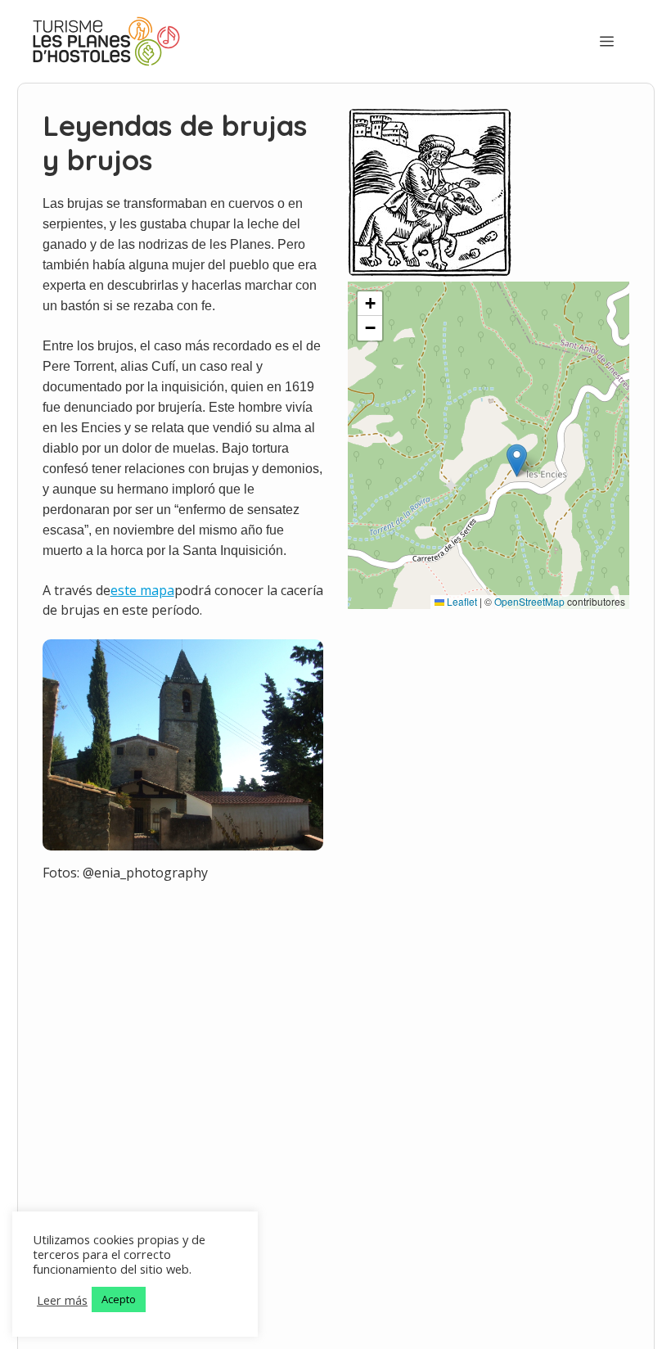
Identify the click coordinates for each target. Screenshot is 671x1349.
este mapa (142, 590)
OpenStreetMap (529, 601)
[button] (517, 460)
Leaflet (460, 601)
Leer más (62, 1300)
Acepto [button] (118, 1299)
